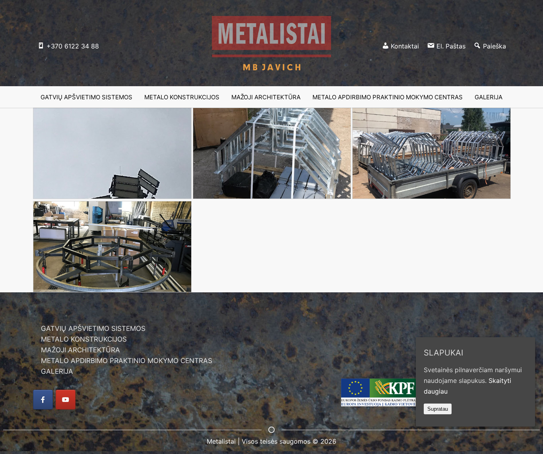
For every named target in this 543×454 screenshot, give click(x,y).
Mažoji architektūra (266, 97)
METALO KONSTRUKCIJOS (84, 339)
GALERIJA (57, 371)
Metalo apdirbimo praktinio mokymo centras (387, 97)
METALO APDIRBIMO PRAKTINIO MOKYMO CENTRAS (126, 361)
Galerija (488, 97)
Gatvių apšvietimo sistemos (86, 97)
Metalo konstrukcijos (181, 97)
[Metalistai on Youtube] (66, 400)
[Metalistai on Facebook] (43, 400)
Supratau (437, 409)
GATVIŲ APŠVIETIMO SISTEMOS (93, 328)
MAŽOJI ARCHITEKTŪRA (80, 350)
